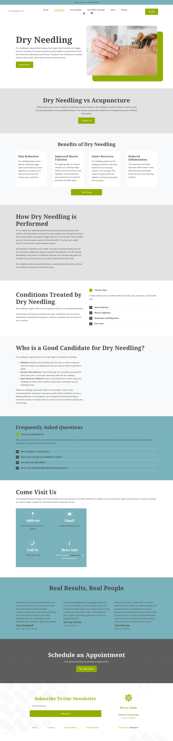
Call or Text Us (80, 2)
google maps (75, 555)
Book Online (94, 2)
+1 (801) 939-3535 (33, 555)
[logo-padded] (16, 10)
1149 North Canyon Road (128, 715)
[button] (123, 290)
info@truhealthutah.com (69, 526)
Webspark (134, 727)
